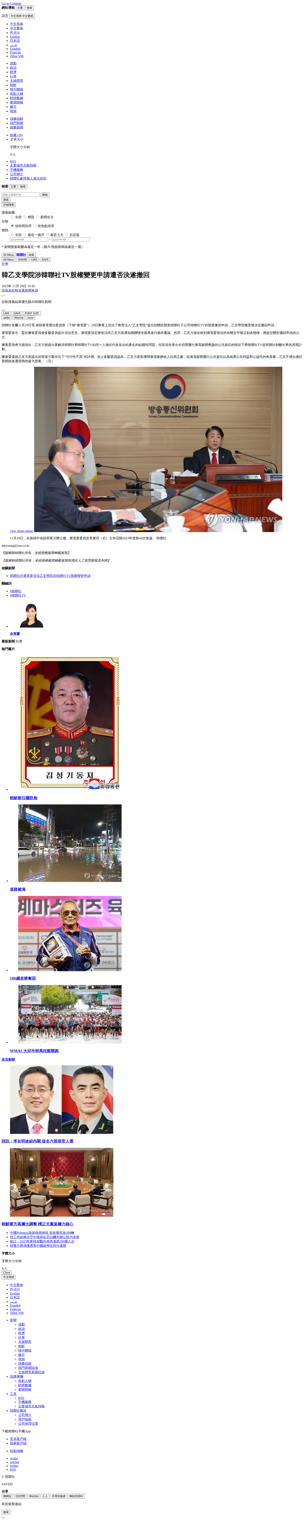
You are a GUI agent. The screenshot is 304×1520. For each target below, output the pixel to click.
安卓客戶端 (18, 1439)
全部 (18, 217)
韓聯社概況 (18, 1410)
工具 (13, 1394)
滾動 (13, 63)
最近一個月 (36, 235)
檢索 (6, 199)
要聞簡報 (16, 102)
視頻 (13, 111)
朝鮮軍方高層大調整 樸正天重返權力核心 (37, 1224)
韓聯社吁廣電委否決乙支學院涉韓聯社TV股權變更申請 (50, 576)
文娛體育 (16, 80)
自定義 (74, 235)
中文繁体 (16, 1285)
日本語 (15, 1297)
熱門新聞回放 (28, 1368)
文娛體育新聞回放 (31, 1372)
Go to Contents (12, 3)
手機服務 (16, 170)
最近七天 (56, 235)
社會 (13, 76)
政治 (13, 67)
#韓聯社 (16, 591)
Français (15, 1309)
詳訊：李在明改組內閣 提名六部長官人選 (37, 1141)
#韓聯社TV (18, 595)
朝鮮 (13, 85)
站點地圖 (16, 1451)
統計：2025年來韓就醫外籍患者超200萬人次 (42, 1241)
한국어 (15, 1289)
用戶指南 (24, 1419)
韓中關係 (16, 89)
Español (15, 1305)
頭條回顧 (16, 118)
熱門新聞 (16, 123)
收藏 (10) (16, 135)
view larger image (21, 531)
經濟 (13, 72)
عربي (13, 1301)
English (15, 1293)
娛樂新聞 (16, 127)
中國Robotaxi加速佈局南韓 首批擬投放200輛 (42, 1232)
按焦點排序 (46, 226)
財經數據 (16, 98)
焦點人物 (16, 93)
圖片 (13, 106)
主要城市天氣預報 (23, 165)
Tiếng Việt (17, 1313)
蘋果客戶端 (18, 1443)
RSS (13, 161)
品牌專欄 (16, 1376)
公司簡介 (16, 174)
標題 (31, 217)
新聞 (13, 1320)
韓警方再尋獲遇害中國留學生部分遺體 (38, 1245)
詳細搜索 (8, 204)
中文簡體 (8, 1277)
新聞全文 (47, 217)
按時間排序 (23, 226)
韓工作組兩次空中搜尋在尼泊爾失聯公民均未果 (44, 1237)
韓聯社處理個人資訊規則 (28, 178)
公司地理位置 (28, 1423)
